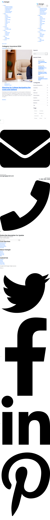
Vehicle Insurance (3, 246)
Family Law (35, 92)
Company (1, 259)
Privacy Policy (2, 264)
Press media (2, 262)
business (35, 110)
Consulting (35, 87)
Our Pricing (2, 247)
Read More (4, 99)
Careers (1, 260)
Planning (35, 118)
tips (45, 118)
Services (1, 251)
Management (41, 113)
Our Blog (1, 261)
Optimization (36, 115)
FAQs (1, 255)
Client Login (2, 254)
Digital (34, 90)
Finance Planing (36, 95)
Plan (41, 115)
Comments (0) (7, 83)
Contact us (2, 253)
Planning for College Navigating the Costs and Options (16, 88)
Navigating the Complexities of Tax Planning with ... (42, 68)
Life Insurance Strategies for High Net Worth (43, 78)
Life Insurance (2, 244)
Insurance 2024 (36, 100)
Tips (34, 105)
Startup (40, 118)
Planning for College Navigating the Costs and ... (42, 73)
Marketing (35, 102)
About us (1, 252)
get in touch (4, 43)
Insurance (35, 97)
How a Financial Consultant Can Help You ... (42, 62)
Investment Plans (3, 242)
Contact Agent (2, 245)
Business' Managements (37, 85)
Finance (35, 113)
